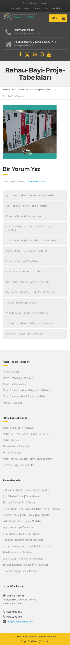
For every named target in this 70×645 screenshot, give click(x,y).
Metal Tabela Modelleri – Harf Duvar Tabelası (27, 459)
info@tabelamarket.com (20, 621)
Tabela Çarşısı (40, 8)
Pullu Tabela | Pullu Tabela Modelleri (27, 250)
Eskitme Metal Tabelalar (16, 446)
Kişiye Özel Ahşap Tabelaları (18, 378)
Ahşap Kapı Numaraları (15, 384)
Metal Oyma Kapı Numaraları (18, 427)
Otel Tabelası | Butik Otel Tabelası (25, 271)
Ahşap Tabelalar (11, 371)
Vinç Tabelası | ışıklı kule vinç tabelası (27, 312)
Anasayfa (15, 8)
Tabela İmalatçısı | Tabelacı (21, 302)
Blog (26, 8)
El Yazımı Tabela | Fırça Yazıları (23, 216)
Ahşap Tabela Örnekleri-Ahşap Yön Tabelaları (27, 390)
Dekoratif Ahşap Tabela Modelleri (25, 333)
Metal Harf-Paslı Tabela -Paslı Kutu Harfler (26, 434)
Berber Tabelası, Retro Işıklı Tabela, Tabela (30, 292)
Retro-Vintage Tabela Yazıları (18, 465)
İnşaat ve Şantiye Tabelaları (22, 261)
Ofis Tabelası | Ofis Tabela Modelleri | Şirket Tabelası (30, 228)
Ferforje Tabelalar (12, 452)
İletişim (56, 8)
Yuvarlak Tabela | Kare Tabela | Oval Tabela (31, 240)
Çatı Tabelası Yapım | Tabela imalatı (26, 205)
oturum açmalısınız (36, 181)
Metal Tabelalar (11, 440)
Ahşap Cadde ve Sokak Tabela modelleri (24, 396)
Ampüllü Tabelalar (12, 402)
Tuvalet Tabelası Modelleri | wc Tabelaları (29, 323)
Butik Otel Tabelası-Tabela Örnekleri (27, 281)
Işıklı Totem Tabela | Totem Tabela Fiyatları (30, 195)
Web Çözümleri (41, 641)
